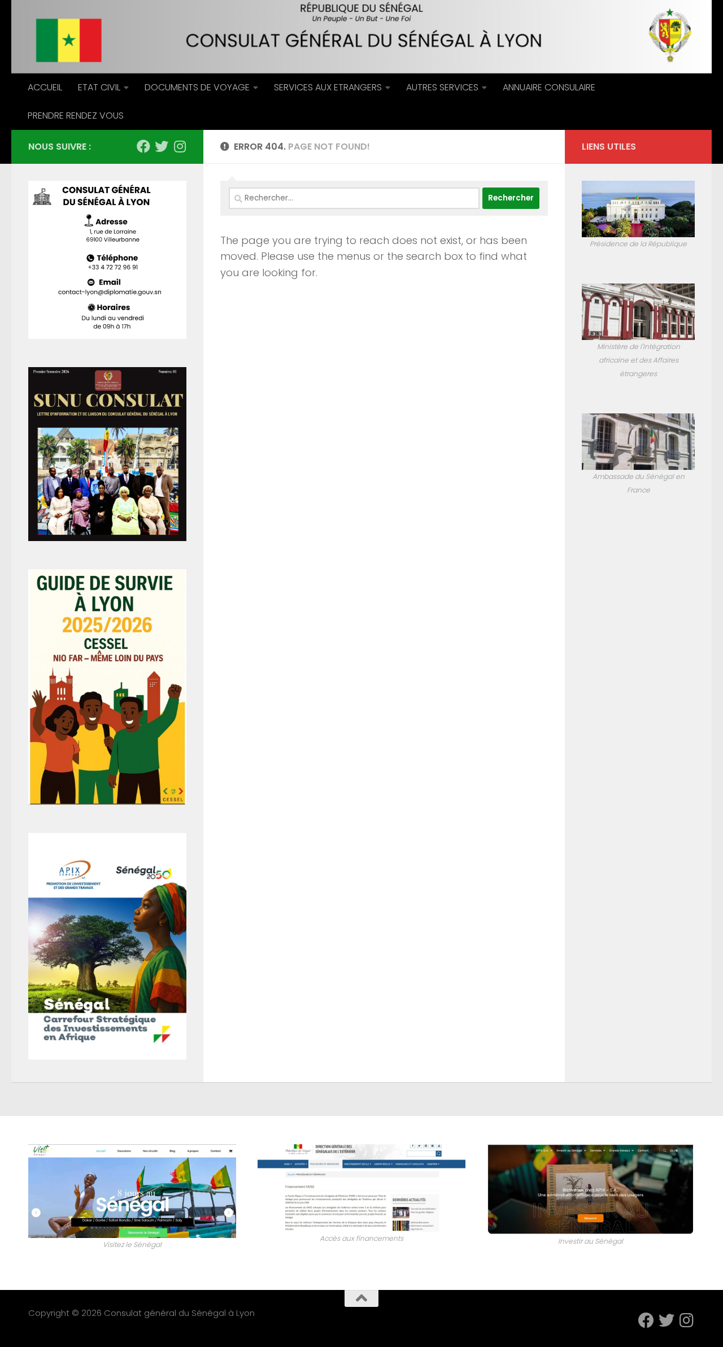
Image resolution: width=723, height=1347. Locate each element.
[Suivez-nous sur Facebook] (143, 146)
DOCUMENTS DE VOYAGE (197, 87)
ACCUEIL (45, 87)
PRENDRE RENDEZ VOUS (76, 115)
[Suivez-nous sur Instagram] (179, 146)
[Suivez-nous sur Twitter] (161, 146)
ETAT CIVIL (99, 87)
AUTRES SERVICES (442, 87)
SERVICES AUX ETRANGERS (328, 87)
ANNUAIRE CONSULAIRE (549, 87)
